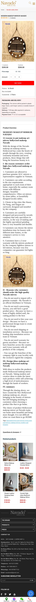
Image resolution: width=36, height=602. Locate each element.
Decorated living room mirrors (15, 420)
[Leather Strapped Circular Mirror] (26, 452)
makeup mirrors (15, 423)
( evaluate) (13, 18)
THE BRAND (6, 520)
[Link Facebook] (1, 595)
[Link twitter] (10, 595)
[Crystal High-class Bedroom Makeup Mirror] (26, 482)
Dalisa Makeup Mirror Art (9, 464)
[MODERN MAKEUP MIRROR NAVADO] (18, 41)
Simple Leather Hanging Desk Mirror (9, 495)
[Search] (30, 3)
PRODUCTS (5, 525)
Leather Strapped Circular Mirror (25, 464)
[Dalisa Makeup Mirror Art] (10, 452)
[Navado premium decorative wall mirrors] (8, 3)
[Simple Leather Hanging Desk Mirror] (10, 482)
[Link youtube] (14, 595)
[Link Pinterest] (5, 595)
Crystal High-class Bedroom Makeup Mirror (25, 495)
